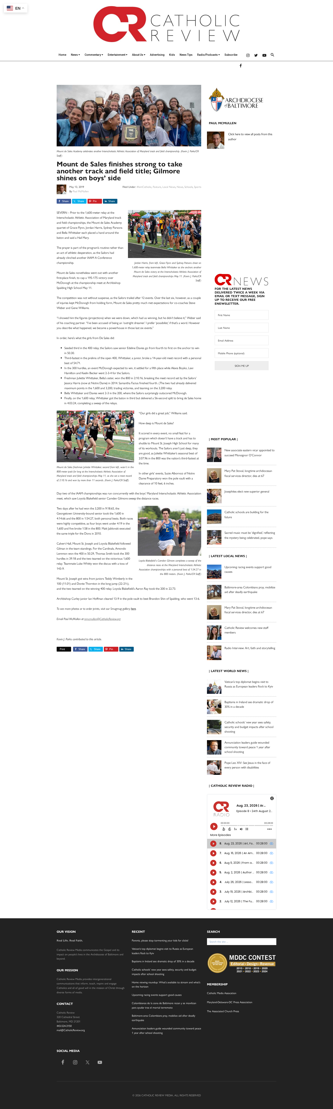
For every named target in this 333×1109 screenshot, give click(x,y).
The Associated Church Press (223, 1011)
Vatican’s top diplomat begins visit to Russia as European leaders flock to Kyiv (249, 683)
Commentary (93, 54)
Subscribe (231, 54)
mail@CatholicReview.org (71, 1030)
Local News (168, 187)
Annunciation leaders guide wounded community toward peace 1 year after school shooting (247, 747)
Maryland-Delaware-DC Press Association (229, 1002)
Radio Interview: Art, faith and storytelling (250, 648)
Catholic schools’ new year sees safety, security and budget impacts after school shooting (249, 727)
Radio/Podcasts (207, 54)
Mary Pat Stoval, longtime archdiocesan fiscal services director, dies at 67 (248, 609)
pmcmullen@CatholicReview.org (102, 619)
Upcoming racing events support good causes (157, 995)
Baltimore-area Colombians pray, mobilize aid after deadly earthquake (250, 589)
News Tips (186, 54)
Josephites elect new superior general (247, 491)
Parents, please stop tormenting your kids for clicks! (160, 940)
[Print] (58, 649)
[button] (272, 55)
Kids (172, 54)
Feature (157, 187)
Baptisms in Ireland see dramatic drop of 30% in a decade (163, 961)
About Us (138, 54)
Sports (197, 187)
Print (62, 649)
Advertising (157, 54)
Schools (188, 187)
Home (62, 54)
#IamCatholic (144, 187)
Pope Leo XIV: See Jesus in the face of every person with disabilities (247, 764)
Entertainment (117, 54)
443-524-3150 (64, 1026)
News (74, 54)
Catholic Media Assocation (221, 993)
